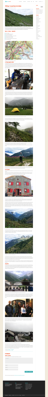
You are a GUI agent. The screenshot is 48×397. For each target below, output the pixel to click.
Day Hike (37, 20)
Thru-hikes (20, 1)
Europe (36, 1)
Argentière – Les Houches (11, 349)
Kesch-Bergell (37, 28)
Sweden (37, 34)
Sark (36, 33)
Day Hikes (28, 1)
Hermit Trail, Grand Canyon (29, 386)
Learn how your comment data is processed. (19, 375)
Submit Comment (28, 371)
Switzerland (37, 35)
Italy (36, 27)
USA (33, 1)
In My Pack (40, 1)
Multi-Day (24, 1)
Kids (31, 1)
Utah (36, 37)
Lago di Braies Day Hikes (39, 13)
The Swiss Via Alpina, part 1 (29, 385)
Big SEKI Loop (37, 18)
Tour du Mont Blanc (38, 36)
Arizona (37, 17)
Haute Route (37, 25)
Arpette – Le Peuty (11, 350)
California (37, 19)
